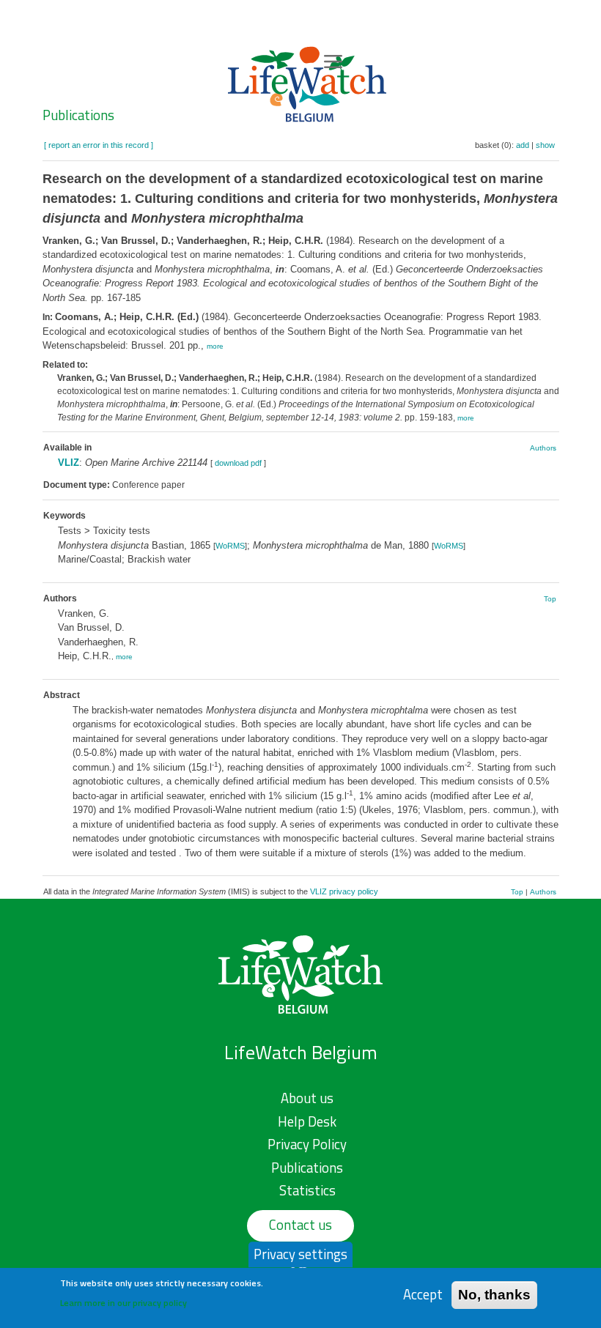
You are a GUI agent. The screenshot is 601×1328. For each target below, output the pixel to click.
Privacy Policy (307, 1144)
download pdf (238, 463)
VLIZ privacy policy (344, 891)
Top (550, 599)
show (545, 145)
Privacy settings (300, 1254)
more (215, 346)
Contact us (300, 1224)
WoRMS (230, 545)
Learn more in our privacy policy (123, 1303)
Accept (423, 1295)
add (522, 145)
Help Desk (307, 1121)
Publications (78, 115)
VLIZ (68, 462)
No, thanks (494, 1294)
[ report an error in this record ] (98, 145)
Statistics (307, 1190)
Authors (543, 448)
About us (307, 1098)
